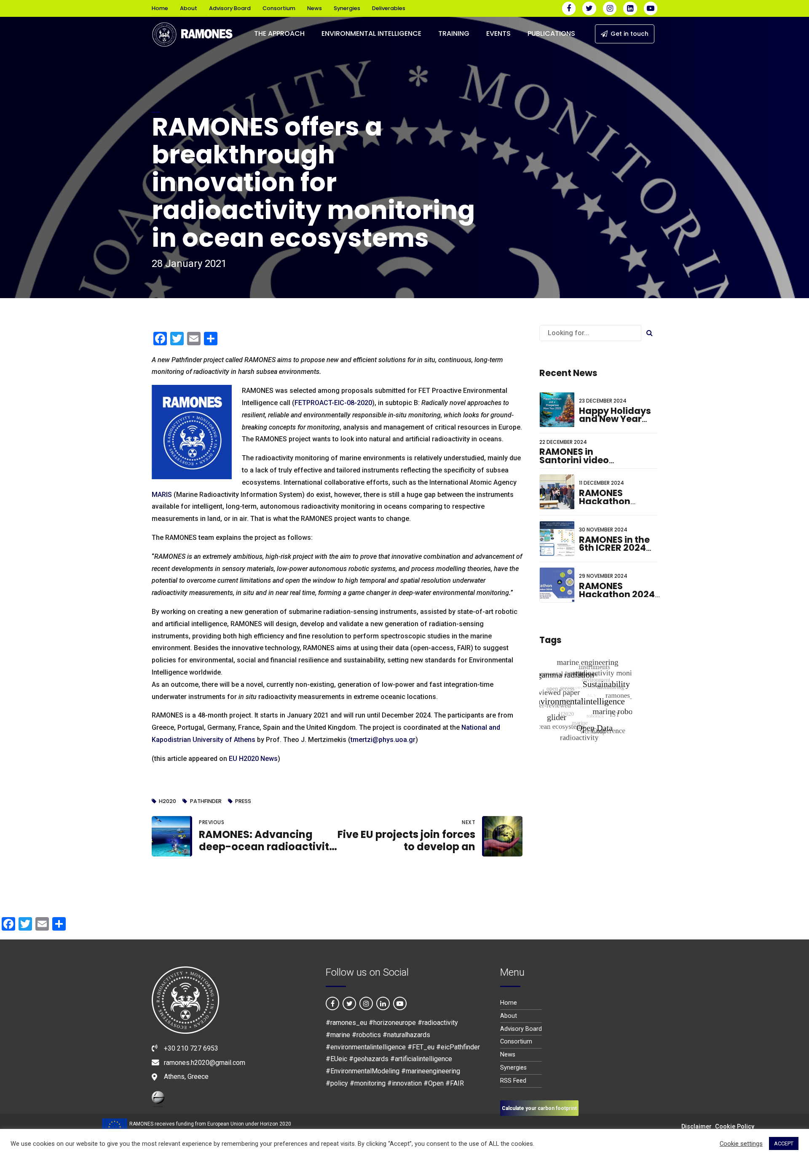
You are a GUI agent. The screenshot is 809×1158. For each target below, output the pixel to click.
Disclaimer (696, 1126)
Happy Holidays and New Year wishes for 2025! (616, 419)
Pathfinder (205, 801)
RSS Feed (513, 1080)
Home (160, 8)
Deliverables (388, 8)
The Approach (279, 33)
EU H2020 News (253, 759)
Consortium (279, 8)
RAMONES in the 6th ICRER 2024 (614, 544)
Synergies (347, 8)
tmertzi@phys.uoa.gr (383, 740)
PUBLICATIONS (551, 33)
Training (453, 33)
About (188, 8)
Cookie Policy (734, 1126)
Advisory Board (230, 8)
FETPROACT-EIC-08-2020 (333, 403)
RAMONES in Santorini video (574, 456)
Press (243, 801)
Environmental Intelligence (371, 33)
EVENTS (498, 33)
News (314, 8)
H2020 (167, 801)
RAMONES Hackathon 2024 (617, 590)
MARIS (162, 495)
